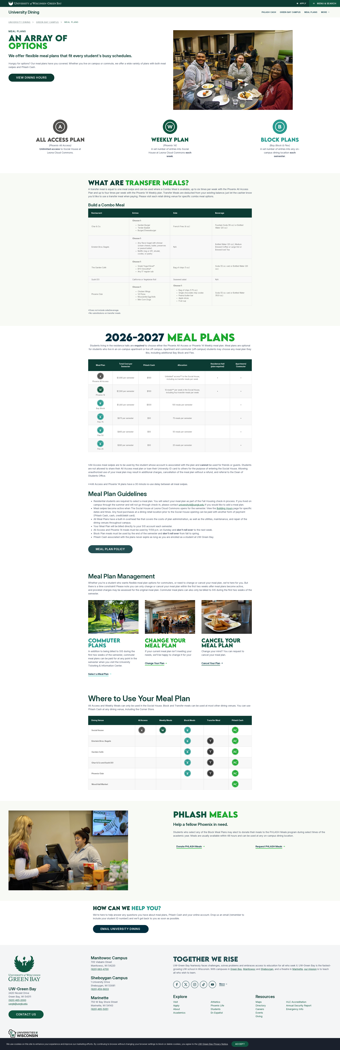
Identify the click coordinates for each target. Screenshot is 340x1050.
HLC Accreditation (296, 1002)
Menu (326, 3)
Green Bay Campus (290, 12)
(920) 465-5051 (99, 1009)
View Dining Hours (31, 77)
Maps (259, 1002)
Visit (175, 1002)
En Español (217, 1012)
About (176, 1009)
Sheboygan (267, 969)
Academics (179, 1012)
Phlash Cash (269, 12)
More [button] (324, 12)
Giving (259, 1016)
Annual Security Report (298, 1005)
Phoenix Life (217, 1005)
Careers (260, 1009)
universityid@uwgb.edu (191, 504)
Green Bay (236, 969)
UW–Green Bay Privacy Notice (213, 1044)
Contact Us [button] (26, 1014)
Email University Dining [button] (121, 929)
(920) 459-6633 (100, 989)
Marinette (297, 969)
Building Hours (225, 508)
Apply (303, 3)
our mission (310, 969)
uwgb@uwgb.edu (17, 1003)
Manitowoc (249, 969)
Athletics (215, 1002)
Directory (261, 1005)
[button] (176, 984)
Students (215, 1009)
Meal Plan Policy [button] (110, 549)
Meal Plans (310, 12)
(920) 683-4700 (100, 969)
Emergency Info (294, 1009)
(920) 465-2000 (17, 1000)
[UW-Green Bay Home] (31, 3)
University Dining (23, 12)
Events (259, 1012)
